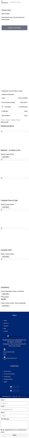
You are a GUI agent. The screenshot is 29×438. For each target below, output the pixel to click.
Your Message (5, 419)
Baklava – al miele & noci (10, 150)
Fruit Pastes (20, 291)
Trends (3, 291)
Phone (3, 412)
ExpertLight (8, 291)
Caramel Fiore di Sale (9, 200)
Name (3, 400)
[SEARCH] (23, 2)
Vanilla (3, 299)
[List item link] (14, 327)
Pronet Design (23, 396)
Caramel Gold (6, 250)
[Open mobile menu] (27, 2)
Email (2, 406)
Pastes (20, 91)
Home (3, 120)
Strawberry (5, 287)
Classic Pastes (13, 91)
